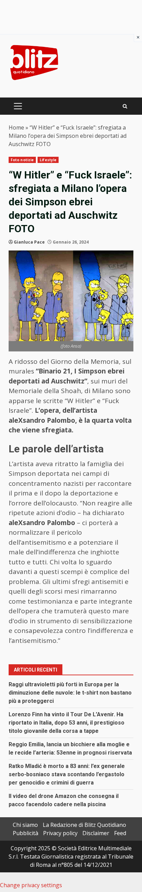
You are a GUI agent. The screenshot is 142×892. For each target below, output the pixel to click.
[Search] (125, 106)
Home (16, 127)
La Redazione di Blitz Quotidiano (84, 825)
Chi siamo (25, 825)
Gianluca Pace (29, 242)
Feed (120, 833)
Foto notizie (22, 159)
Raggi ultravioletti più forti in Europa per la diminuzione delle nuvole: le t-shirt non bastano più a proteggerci (70, 692)
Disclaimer (95, 833)
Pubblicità (25, 833)
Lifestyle (48, 159)
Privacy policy (60, 833)
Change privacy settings (31, 885)
